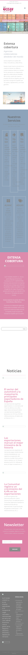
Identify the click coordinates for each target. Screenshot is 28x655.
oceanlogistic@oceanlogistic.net (14, 3)
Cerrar (24, 328)
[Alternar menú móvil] (25, 8)
